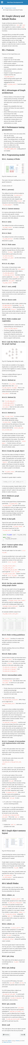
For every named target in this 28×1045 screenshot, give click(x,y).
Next (22, 1034)
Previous (6, 1034)
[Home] (2, 8)
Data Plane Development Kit (15, 2)
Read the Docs (8, 1042)
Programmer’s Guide (10, 8)
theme (17, 1040)
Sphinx (9, 1040)
